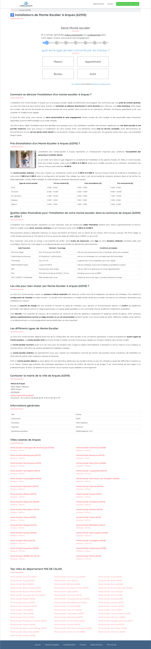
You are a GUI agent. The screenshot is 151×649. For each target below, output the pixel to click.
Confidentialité (77, 84)
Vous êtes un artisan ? (105, 84)
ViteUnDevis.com (95, 84)
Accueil (14, 10)
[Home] (26, 4)
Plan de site (111, 645)
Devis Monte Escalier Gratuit (127, 4)
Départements (98, 4)
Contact (110, 4)
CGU (72, 84)
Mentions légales (52, 645)
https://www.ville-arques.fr (22, 395)
